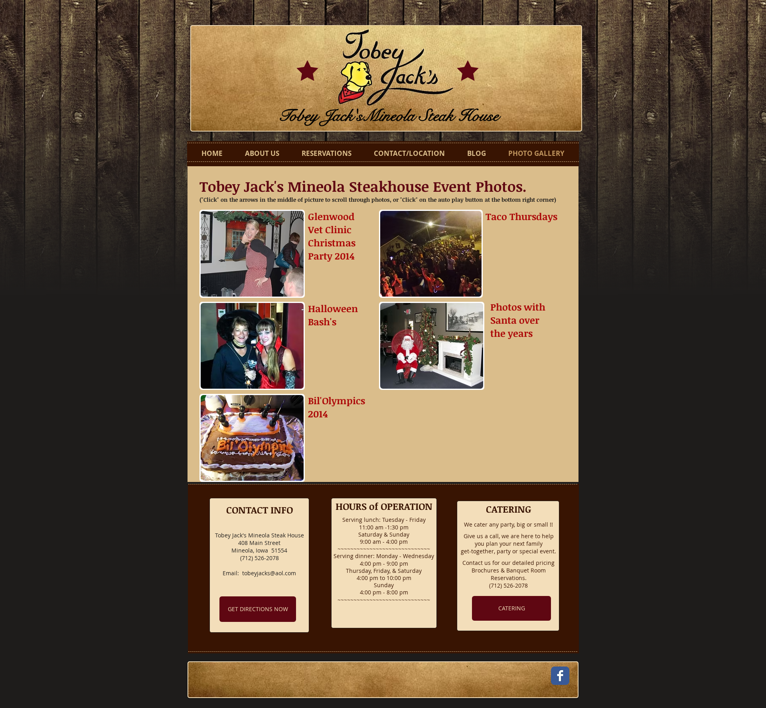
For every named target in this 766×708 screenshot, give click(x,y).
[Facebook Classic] (560, 676)
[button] (252, 254)
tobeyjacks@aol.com (269, 573)
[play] (292, 285)
